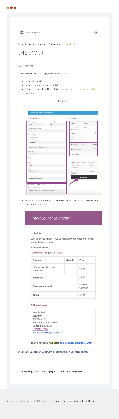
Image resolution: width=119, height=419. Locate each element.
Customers (55, 44)
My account (55, 351)
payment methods (88, 89)
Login (45, 351)
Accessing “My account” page (38, 371)
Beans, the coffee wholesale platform (75, 401)
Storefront (77, 351)
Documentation (37, 44)
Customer (35, 351)
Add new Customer (71, 371)
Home (20, 44)
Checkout (22, 351)
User (86, 351)
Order (66, 351)
